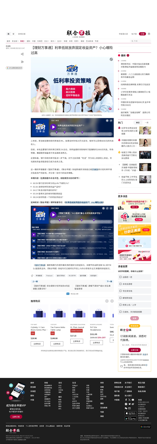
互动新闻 (89, 41)
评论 (59, 388)
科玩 (87, 388)
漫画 (59, 392)
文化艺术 (75, 394)
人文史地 (75, 397)
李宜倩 (8, 46)
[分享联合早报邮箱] (129, 408)
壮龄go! (75, 385)
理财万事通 (61, 275)
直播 (101, 399)
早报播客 (39, 275)
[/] (78, 33)
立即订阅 (16, 416)
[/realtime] (128, 55)
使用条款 (146, 360)
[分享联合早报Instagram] (126, 404)
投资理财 (93, 275)
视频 (76, 41)
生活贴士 (89, 406)
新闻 (101, 390)
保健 (65, 41)
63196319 (141, 404)
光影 (87, 385)
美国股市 (47, 399)
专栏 (73, 399)
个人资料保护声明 (127, 362)
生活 (59, 41)
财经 (22, 41)
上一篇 (35, 281)
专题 (96, 41)
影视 (59, 402)
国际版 (117, 395)
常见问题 (141, 382)
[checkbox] (121, 366)
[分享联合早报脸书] (126, 399)
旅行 (73, 392)
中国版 (117, 399)
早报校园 (89, 401)
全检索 (41, 426)
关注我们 (128, 387)
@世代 (74, 401)
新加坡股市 (48, 385)
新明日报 (22, 34)
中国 (34, 41)
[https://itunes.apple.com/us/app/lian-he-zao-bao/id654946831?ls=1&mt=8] (130, 413)
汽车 (87, 392)
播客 (82, 41)
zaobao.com (22, 439)
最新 (8, 41)
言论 (46, 41)
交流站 (60, 390)
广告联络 (128, 391)
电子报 (134, 34)
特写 (73, 388)
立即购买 (37, 343)
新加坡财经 (48, 388)
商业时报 (67, 426)
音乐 (59, 404)
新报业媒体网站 (11, 426)
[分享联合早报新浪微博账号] (133, 404)
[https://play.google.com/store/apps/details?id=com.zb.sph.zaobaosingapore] (130, 418)
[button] (149, 34)
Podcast (49, 275)
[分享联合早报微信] (126, 408)
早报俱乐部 (123, 34)
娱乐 (52, 41)
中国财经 (47, 392)
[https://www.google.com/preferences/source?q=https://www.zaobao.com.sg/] (145, 426)
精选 (87, 397)
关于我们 (128, 382)
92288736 (143, 420)
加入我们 (128, 395)
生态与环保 (76, 403)
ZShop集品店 (50, 426)
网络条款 (21, 426)
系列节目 (103, 396)
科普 (87, 390)
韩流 (59, 406)
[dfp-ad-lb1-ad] (78, 14)
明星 (59, 399)
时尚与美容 (76, 406)
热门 (87, 403)
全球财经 (47, 390)
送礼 (59, 408)
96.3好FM (72, 275)
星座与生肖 (90, 408)
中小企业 (47, 401)
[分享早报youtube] (133, 399)
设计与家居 (76, 408)
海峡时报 (59, 426)
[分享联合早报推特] (129, 399)
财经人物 (47, 406)
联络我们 (141, 387)
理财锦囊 (83, 275)
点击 (144, 354)
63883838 (141, 409)
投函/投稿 (142, 391)
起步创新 (47, 403)
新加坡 (14, 41)
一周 (146, 122)
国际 (28, 41)
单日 (138, 122)
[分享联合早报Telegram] (129, 404)
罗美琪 (95, 169)
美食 (73, 390)
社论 (59, 385)
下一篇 (109, 281)
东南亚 (40, 41)
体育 (71, 41)
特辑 (87, 399)
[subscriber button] (149, 33)
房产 (45, 397)
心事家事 (89, 394)
